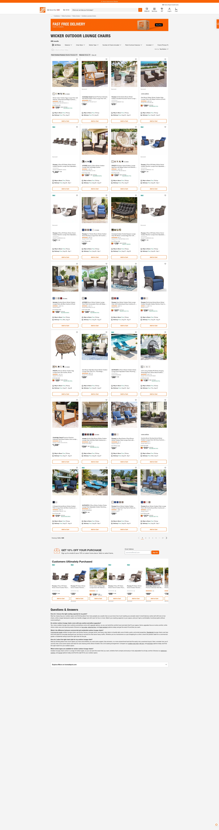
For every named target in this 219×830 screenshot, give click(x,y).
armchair (150, 643)
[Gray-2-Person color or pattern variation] (122, 162)
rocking (53, 653)
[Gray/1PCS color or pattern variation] (61, 94)
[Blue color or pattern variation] (54, 298)
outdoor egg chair (133, 643)
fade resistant (103, 627)
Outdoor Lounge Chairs (89, 16)
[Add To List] (77, 59)
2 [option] (145, 538)
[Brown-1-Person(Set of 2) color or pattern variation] (115, 162)
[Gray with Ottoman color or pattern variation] (115, 230)
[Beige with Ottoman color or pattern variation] (118, 230)
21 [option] (163, 538)
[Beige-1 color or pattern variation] (113, 502)
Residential (150, 632)
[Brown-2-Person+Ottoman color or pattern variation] (120, 162)
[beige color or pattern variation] (83, 162)
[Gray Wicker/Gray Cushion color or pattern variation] (88, 434)
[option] (166, 538)
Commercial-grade (56, 632)
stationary (164, 650)
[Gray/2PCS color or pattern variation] (59, 94)
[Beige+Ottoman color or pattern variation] (61, 367)
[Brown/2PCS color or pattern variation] (64, 94)
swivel (60, 653)
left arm (141, 643)
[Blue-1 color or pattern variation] (115, 502)
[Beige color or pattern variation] (93, 230)
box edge (84, 627)
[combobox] (104, 10)
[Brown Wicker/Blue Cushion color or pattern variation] (83, 434)
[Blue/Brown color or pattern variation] (83, 230)
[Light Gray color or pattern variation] (147, 367)
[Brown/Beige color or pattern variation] (149, 367)
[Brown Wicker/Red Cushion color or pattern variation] (93, 434)
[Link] (65, 90)
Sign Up (155, 552)
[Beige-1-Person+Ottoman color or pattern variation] (113, 162)
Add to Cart (65, 121)
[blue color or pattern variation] (86, 298)
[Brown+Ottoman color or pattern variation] (56, 367)
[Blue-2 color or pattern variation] (118, 502)
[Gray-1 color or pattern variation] (120, 502)
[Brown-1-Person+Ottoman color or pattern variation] (118, 162)
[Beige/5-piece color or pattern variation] (86, 162)
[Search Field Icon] (140, 10)
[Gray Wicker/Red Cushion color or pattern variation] (86, 434)
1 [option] (142, 538)
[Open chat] (218, 23)
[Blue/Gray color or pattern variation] (91, 230)
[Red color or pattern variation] (61, 298)
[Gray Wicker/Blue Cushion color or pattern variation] (91, 434)
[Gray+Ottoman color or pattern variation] (64, 367)
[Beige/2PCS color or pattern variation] (56, 94)
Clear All (94, 55)
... (51, 16)
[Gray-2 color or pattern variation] (122, 502)
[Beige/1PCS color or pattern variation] (54, 94)
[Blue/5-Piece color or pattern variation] (88, 162)
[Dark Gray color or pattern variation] (142, 367)
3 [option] (149, 538)
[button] (161, 49)
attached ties (92, 627)
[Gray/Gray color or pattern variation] (86, 230)
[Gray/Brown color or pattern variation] (88, 230)
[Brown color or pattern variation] (54, 367)
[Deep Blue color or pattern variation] (91, 162)
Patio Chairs (76, 16)
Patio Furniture (66, 16)
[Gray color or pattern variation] (113, 230)
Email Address (129, 549)
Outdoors (57, 16)
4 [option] (152, 538)
